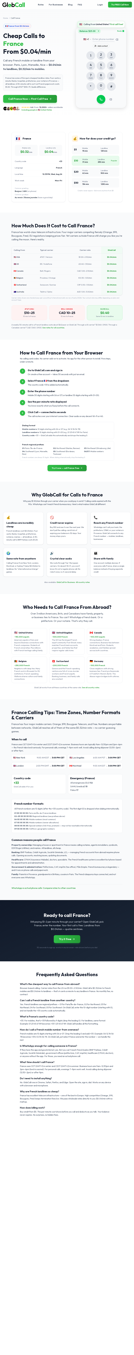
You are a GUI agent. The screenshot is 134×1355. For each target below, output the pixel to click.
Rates (41, 4)
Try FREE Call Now (120, 4)
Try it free (65, 939)
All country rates (83, 582)
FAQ (80, 4)
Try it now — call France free (65, 468)
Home (5, 18)
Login (100, 4)
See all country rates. (91, 687)
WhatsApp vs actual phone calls (27, 888)
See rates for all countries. (53, 327)
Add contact (103, 46)
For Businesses (56, 4)
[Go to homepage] (14, 4)
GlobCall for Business (66, 582)
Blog (70, 4)
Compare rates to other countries (59, 888)
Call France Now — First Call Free (28, 98)
